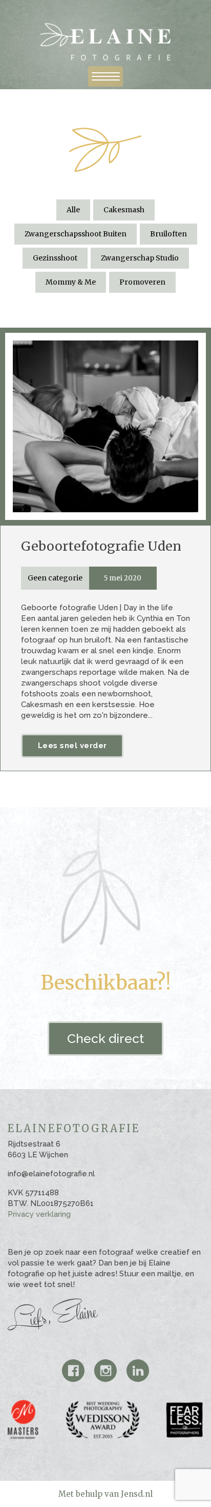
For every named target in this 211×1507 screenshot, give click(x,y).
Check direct (105, 1038)
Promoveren (142, 282)
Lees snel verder (72, 745)
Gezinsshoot (55, 258)
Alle (73, 209)
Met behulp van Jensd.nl (105, 1494)
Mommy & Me (71, 282)
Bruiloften (168, 233)
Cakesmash (123, 209)
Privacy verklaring (39, 1214)
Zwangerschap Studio (140, 258)
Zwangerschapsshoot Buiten (75, 233)
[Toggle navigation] (105, 76)
